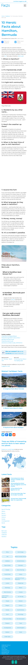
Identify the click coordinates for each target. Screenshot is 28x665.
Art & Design (21, 552)
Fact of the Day (6, 509)
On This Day (20, 596)
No (16, 662)
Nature (3, 513)
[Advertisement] (14, 173)
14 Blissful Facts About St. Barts (12, 408)
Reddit (14, 434)
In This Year (7, 578)
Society (3, 519)
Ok (12, 662)
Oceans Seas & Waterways (5, 596)
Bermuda (20, 56)
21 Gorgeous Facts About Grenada (13, 389)
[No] (26, 660)
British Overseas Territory (20, 556)
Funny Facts (4, 649)
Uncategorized (5, 521)
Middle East (20, 583)
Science (4, 517)
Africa (7, 552)
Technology (20, 614)
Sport (7, 614)
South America (20, 610)
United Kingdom (20, 627)
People (7, 601)
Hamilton (4, 536)
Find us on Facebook (6, 42)
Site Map (4, 648)
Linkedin (10, 434)
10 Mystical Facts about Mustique (13, 427)
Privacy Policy (5, 646)
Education (20, 565)
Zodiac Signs (7, 636)
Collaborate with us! (6, 645)
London (7, 583)
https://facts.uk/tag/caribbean (9, 336)
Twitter (3, 434)
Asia (7, 556)
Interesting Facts (5, 651)
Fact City (6, 5)
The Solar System (21, 618)
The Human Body (7, 618)
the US (13, 299)
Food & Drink (7, 574)
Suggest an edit (22, 1)
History (3, 511)
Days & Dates (7, 565)
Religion (7, 605)
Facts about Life (5, 652)
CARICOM (4, 534)
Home (3, 16)
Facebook (6, 434)
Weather (7, 632)
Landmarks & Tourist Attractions (19, 578)
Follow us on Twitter (20, 42)
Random (4, 515)
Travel (20, 623)
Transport (7, 623)
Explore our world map (8, 449)
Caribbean (7, 16)
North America (7, 592)
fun (6, 56)
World (3, 523)
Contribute (16, 1)
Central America (20, 561)
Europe (7, 569)
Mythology (7, 587)
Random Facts (5, 653)
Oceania (20, 592)
